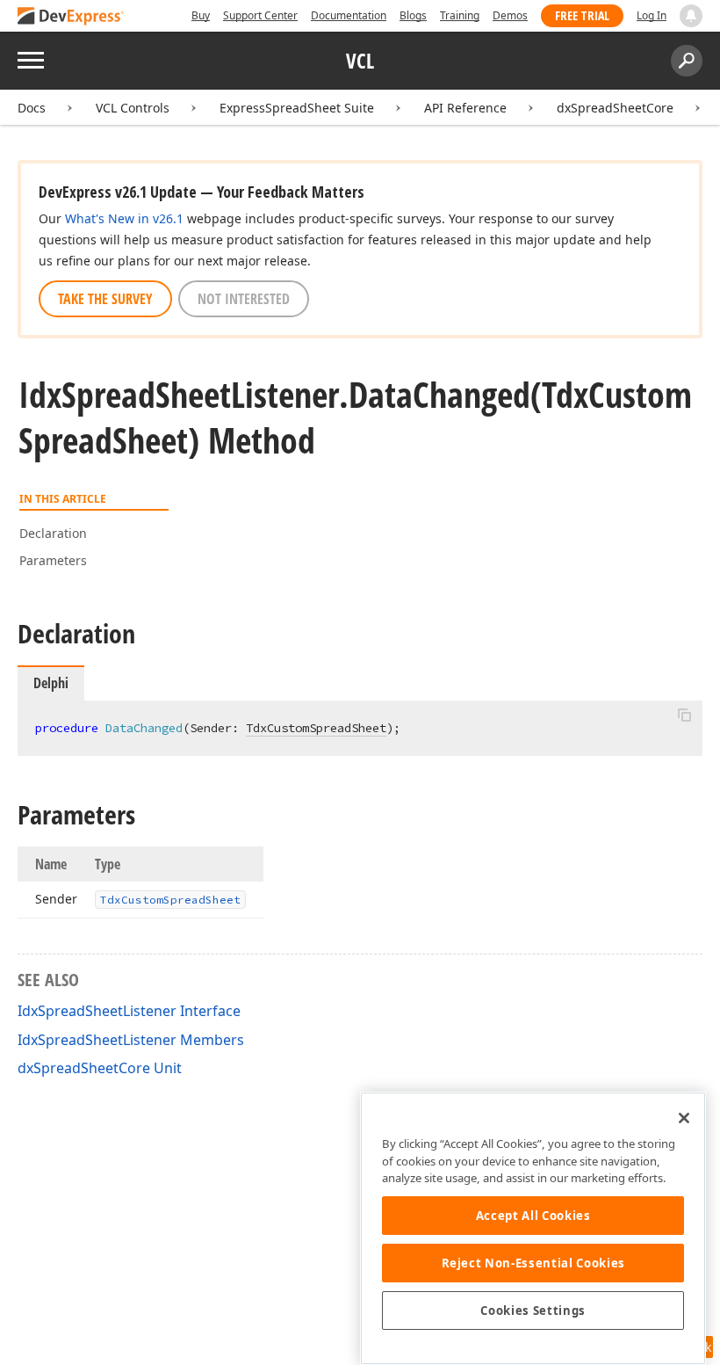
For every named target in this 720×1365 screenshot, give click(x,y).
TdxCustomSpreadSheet (316, 728)
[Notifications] (691, 15)
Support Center (260, 15)
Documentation (348, 15)
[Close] (684, 1118)
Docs (32, 107)
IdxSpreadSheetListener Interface (129, 1010)
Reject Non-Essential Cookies (533, 1263)
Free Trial (582, 15)
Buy (200, 15)
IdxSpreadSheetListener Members (131, 1039)
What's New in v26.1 (124, 218)
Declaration (53, 533)
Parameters (53, 560)
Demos (510, 15)
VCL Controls (132, 107)
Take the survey (105, 299)
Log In (651, 15)
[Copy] (684, 715)
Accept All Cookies (533, 1215)
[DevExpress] (71, 17)
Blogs (413, 15)
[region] (533, 1228)
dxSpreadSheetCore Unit (100, 1068)
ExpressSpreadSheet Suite (297, 107)
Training (459, 15)
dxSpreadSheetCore (615, 107)
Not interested (244, 299)
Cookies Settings (533, 1310)
